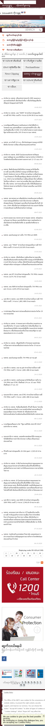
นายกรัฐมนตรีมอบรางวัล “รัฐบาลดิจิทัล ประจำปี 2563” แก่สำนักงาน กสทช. (22, 425)
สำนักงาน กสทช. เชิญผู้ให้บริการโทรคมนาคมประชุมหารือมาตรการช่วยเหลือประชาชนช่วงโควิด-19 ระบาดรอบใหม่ (22, 345)
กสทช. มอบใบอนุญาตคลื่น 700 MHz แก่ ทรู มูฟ (20, 358)
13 (34, 553)
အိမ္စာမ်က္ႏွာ (9, 54)
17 (18, 556)
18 (24, 556)
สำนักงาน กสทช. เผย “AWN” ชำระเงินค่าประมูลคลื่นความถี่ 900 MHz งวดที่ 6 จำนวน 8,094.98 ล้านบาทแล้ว (23, 114)
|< (6, 553)
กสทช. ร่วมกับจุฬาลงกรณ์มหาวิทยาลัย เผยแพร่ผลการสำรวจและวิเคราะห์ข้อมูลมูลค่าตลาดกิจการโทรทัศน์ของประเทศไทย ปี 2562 (23, 536)
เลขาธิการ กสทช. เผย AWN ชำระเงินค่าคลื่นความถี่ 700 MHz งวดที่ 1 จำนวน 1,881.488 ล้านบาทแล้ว (23, 300)
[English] (25, 12)
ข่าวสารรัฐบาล (11, 80)
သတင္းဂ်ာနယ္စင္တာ (32, 73)
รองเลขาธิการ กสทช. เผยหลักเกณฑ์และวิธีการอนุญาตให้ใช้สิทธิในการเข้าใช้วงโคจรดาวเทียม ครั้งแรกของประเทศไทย (23, 439)
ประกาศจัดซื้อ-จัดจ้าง (11, 67)
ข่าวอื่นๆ (12, 86)
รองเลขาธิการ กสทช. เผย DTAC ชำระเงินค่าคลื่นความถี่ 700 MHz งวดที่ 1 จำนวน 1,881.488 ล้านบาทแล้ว (23, 396)
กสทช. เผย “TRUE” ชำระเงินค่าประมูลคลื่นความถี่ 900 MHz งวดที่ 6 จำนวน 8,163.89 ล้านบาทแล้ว (23, 246)
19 (30, 556)
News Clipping (12, 73)
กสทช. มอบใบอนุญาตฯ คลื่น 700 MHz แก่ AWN (20, 235)
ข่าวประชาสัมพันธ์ (12, 61)
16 (12, 556)
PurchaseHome (32, 67)
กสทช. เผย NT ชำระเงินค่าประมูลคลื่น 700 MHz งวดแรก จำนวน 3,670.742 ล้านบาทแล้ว (23, 275)
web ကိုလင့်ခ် (14, 13)
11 (22, 553)
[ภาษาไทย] (22, 12)
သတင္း (22, 54)
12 (28, 553)
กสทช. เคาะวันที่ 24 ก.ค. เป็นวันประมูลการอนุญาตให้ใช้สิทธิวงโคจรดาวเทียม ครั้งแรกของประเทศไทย (23, 143)
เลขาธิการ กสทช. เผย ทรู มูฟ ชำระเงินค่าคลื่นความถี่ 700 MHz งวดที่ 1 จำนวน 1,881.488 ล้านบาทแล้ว (22, 369)
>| (40, 556)
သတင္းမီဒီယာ (7, 7)
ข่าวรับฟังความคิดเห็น (32, 61)
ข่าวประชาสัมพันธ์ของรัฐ (32, 80)
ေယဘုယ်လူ (7, 5)
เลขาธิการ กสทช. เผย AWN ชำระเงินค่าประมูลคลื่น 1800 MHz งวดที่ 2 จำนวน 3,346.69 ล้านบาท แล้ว (21, 501)
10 (16, 553)
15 (6, 556)
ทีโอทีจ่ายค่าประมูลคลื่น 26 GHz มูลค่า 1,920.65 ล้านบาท (22, 452)
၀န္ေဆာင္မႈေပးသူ (23, 5)
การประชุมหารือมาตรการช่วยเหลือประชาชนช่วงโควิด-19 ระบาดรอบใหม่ (23, 312)
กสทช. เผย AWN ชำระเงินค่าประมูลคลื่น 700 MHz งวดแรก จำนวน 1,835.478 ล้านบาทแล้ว (23, 288)
